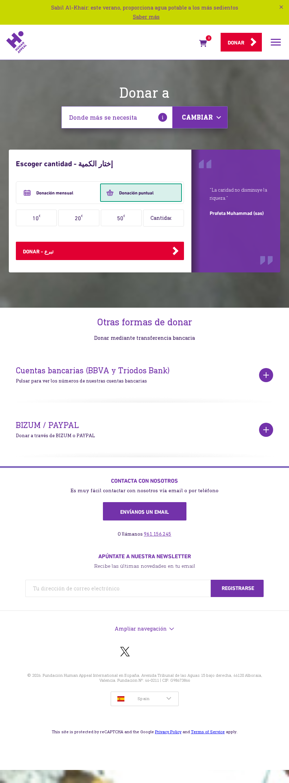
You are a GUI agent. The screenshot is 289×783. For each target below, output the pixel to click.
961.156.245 (157, 534)
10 (36, 217)
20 (79, 217)
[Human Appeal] (100, 42)
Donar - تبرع (38, 251)
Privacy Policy (168, 731)
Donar (236, 43)
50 (121, 217)
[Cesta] (203, 45)
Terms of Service (208, 731)
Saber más (146, 16)
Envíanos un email (144, 512)
